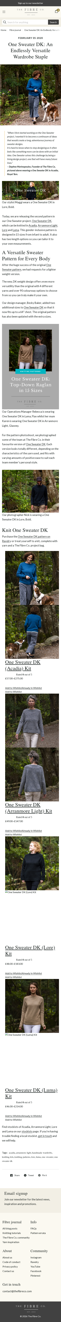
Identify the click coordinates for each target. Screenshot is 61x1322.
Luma (16, 230)
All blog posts (10, 1228)
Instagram (35, 1257)
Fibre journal (15, 30)
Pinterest (35, 1275)
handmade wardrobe (42, 1152)
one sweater (47, 1156)
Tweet (31, 1175)
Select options (19, 683)
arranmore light (23, 1152)
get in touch (45, 1136)
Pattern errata (38, 1232)
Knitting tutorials (12, 1232)
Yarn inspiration (11, 1242)
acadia (12, 1152)
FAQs (33, 1228)
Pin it (44, 1175)
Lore (4, 230)
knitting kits (8, 1156)
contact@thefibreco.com (17, 1291)
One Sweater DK (41, 221)
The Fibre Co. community (16, 1237)
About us (7, 1257)
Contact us (8, 1271)
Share (17, 1175)
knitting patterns (22, 1156)
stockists (27, 1131)
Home (3, 30)
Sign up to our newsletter (30, 3)
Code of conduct (11, 1261)
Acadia (33, 225)
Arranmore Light (47, 225)
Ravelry (34, 1261)
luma (38, 1156)
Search (53, 22)
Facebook (35, 1271)
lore (33, 1156)
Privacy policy (10, 1266)
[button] (23, 687)
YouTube (35, 1266)
